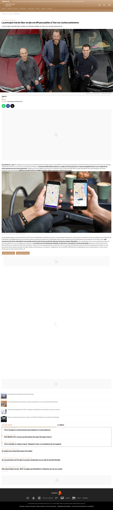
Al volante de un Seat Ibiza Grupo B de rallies (17, 451)
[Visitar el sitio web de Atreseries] (56, 498)
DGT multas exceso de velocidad (20, 1)
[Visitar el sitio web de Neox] (39, 498)
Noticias (37, 8)
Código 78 (30, 1)
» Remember (16, 13)
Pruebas (43, 8)
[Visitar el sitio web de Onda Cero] (62, 498)
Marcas (4, 8)
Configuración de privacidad (63, 506)
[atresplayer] (100, 5)
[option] (56, 437)
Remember (49, 8)
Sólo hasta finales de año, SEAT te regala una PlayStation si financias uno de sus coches (32, 469)
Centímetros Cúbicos (7, 13)
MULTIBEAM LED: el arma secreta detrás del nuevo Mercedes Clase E (28, 437)
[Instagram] (2, 98)
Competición (31, 8)
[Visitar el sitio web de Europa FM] (68, 498)
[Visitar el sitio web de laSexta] (33, 498)
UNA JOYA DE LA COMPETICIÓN (10, 449)
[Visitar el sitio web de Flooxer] (85, 498)
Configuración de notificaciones (79, 506)
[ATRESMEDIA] (56, 493)
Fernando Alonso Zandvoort (65, 1)
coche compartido (8, 253)
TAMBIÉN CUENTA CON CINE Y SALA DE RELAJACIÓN (17, 458)
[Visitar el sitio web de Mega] (50, 498)
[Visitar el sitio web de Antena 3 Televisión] (27, 498)
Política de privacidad (30, 506)
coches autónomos (22, 253)
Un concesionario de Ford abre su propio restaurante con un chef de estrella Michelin (31, 460)
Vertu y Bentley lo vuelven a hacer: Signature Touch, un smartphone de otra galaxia (32, 444)
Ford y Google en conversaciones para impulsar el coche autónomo (27, 430)
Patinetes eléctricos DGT (78, 1)
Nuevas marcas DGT (53, 1)
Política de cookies (40, 506)
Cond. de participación (50, 506)
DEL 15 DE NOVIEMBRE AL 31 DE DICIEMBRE (14, 467)
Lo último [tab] (60, 425)
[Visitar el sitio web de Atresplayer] (79, 498)
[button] (104, 5)
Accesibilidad (90, 506)
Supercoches (23, 8)
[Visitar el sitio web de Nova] (45, 498)
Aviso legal (22, 506)
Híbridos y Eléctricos (12, 8)
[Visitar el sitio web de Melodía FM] (73, 498)
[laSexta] (6, 1)
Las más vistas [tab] (7, 425)
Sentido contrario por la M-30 (40, 1)
